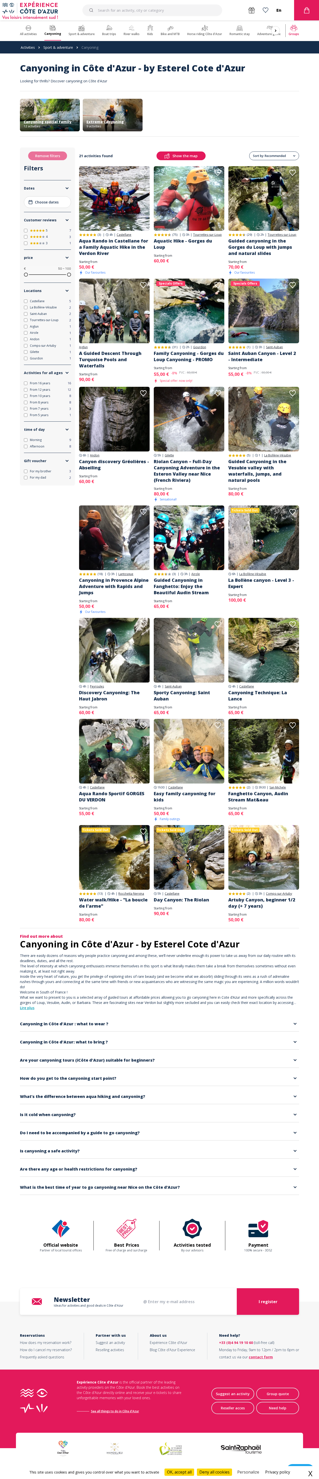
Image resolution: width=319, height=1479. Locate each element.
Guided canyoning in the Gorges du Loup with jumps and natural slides (260, 247)
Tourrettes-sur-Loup (207, 235)
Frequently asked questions (42, 1357)
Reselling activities (110, 1349)
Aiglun (83, 347)
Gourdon (199, 347)
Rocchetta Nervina (131, 894)
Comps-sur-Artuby (279, 894)
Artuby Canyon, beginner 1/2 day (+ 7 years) (261, 903)
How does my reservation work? (45, 1342)
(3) (99, 235)
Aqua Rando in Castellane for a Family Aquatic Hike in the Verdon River (113, 247)
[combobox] (152, 10)
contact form (261, 1357)
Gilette (169, 455)
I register (268, 1301)
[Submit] (92, 10)
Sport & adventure (58, 47)
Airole (195, 574)
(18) (100, 574)
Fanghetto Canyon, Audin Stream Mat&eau (258, 796)
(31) (174, 347)
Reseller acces (233, 1408)
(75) (174, 235)
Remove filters (47, 155)
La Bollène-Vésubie (277, 455)
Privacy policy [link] (277, 1472)
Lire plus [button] (27, 1007)
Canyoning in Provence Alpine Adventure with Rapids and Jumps (114, 586)
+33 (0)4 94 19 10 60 (236, 1342)
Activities (28, 47)
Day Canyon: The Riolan (181, 900)
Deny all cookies (214, 1472)
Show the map (185, 155)
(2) (248, 787)
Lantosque (125, 574)
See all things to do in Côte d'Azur (115, 1411)
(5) (248, 455)
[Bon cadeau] (251, 10)
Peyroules (97, 687)
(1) (248, 347)
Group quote (278, 1393)
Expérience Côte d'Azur (168, 1342)
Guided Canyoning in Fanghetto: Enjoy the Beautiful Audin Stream (181, 586)
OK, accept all (179, 1472)
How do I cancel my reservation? (46, 1349)
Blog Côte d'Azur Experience (172, 1349)
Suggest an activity (110, 1342)
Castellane (124, 235)
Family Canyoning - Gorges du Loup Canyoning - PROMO (189, 356)
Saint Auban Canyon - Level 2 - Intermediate (262, 356)
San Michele (277, 787)
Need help (277, 1408)
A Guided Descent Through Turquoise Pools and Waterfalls (110, 359)
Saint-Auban (274, 347)
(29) (249, 235)
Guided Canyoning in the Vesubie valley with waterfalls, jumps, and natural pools (257, 470)
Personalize (248, 1472)
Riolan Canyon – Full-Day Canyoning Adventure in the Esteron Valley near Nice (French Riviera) (187, 470)
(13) (100, 893)
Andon (94, 455)
